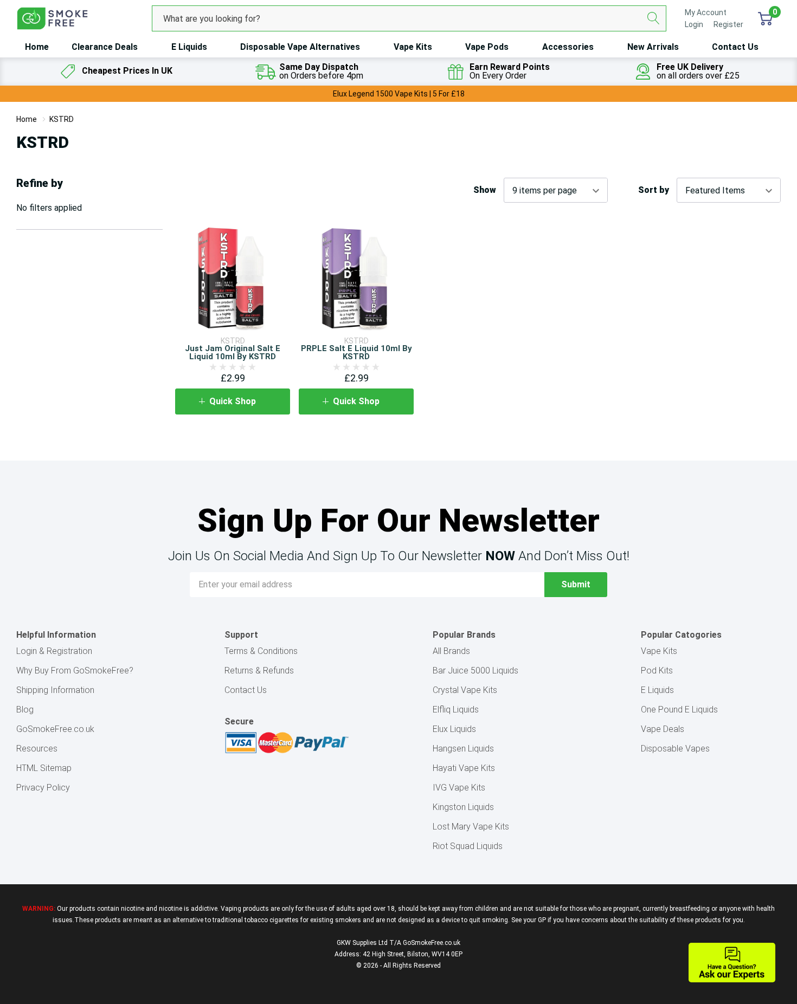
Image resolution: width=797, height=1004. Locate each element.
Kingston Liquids (463, 807)
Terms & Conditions (261, 651)
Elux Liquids (454, 729)
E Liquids (189, 47)
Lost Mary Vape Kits (471, 826)
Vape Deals (662, 729)
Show (484, 190)
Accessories (568, 47)
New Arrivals (653, 47)
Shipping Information (55, 690)
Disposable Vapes (675, 748)
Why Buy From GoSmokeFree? (74, 670)
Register (728, 24)
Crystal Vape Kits (465, 690)
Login (695, 24)
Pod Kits (657, 670)
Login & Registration (54, 651)
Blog (25, 709)
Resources (36, 748)
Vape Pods (487, 47)
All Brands (451, 651)
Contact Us (735, 47)
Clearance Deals (105, 47)
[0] (765, 18)
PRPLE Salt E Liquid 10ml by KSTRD (356, 352)
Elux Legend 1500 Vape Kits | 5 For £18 (399, 93)
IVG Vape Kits (459, 787)
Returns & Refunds (259, 670)
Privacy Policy (43, 787)
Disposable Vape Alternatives (300, 47)
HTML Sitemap (44, 768)
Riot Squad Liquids (468, 846)
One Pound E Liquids (679, 709)
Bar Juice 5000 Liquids (475, 670)
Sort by (653, 190)
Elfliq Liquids (456, 709)
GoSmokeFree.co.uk (55, 729)
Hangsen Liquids (463, 748)
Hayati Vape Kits (464, 768)
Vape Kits (413, 47)
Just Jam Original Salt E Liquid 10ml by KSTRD (232, 352)
